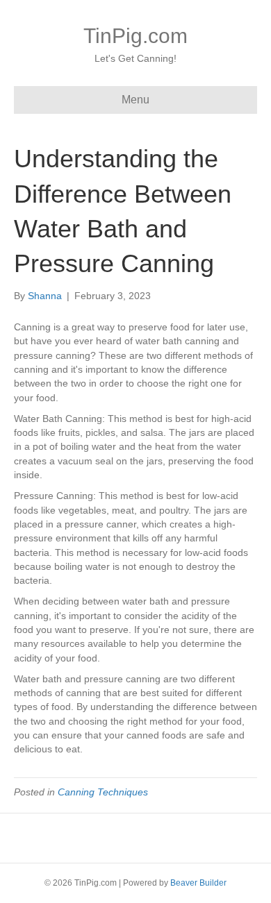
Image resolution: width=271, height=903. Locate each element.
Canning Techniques (103, 791)
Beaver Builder (198, 883)
